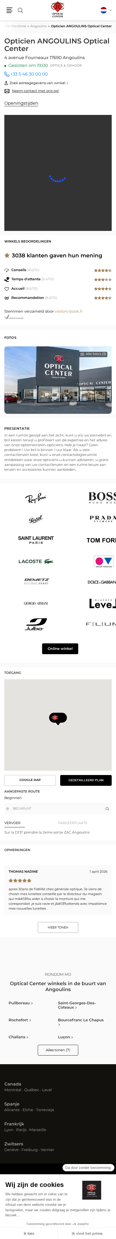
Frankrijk (14, 1124)
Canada (12, 1084)
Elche (28, 1110)
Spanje (11, 1104)
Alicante (12, 1110)
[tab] (31, 823)
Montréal (12, 1090)
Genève (11, 1150)
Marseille (37, 1130)
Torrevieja (45, 1110)
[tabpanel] (58, 833)
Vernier (47, 1150)
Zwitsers (13, 1144)
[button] (9, 10)
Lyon (8, 1130)
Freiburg (30, 1150)
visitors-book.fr (69, 311)
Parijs (21, 1130)
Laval (47, 1090)
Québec (31, 1090)
